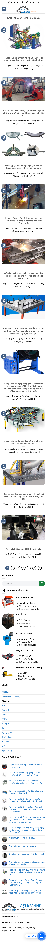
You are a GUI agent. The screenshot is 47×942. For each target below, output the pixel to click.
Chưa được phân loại (11, 697)
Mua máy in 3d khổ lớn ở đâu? (22, 838)
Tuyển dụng (7, 737)
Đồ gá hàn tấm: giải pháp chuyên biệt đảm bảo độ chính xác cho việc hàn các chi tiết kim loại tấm (23, 275)
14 (34, 568)
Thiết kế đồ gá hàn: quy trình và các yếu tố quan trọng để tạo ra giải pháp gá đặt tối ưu (23, 59)
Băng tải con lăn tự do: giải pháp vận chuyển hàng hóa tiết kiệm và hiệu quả (25, 800)
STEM (4, 719)
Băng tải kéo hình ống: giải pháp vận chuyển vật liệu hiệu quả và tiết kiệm (24, 774)
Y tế (3, 746)
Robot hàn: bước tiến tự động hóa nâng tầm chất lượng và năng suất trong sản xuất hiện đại (23, 113)
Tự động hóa (7, 733)
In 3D (4, 706)
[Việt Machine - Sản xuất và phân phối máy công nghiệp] (25, 9)
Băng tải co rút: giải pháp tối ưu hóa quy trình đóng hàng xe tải (26, 792)
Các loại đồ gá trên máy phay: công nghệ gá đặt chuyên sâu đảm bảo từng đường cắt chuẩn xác (26, 830)
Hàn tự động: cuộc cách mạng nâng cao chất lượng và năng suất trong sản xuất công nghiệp (23, 220)
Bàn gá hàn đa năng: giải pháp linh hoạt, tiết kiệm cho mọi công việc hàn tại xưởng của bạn (23, 496)
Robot (4, 715)
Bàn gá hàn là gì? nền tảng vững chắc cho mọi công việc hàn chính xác (23, 442)
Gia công (6, 701)
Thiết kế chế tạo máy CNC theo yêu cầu (23, 549)
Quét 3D (5, 710)
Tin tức (5, 728)
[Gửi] (42, 583)
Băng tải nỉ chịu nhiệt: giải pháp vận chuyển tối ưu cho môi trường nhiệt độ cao (25, 783)
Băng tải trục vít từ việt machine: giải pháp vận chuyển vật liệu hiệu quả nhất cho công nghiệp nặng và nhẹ (27, 819)
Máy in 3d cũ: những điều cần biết (23, 846)
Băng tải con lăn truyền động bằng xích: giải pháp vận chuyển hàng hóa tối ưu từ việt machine (26, 809)
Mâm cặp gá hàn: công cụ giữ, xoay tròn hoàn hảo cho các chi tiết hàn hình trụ (23, 167)
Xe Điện (5, 742)
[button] (4, 9)
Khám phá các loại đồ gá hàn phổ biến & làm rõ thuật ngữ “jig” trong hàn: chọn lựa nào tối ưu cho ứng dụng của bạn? (23, 331)
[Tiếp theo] (40, 568)
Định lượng (7, 751)
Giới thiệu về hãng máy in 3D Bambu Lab (26, 854)
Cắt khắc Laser (8, 692)
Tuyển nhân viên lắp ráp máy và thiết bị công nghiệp (25, 766)
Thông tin (6, 724)
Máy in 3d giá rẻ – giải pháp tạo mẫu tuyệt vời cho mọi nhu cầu (27, 863)
